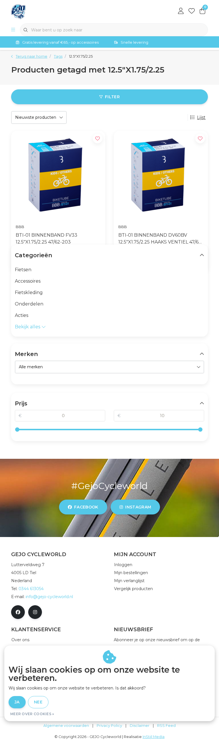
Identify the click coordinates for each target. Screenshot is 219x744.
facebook (86, 507)
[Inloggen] (180, 11)
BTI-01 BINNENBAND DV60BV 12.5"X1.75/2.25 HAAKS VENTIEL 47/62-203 (160, 239)
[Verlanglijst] (191, 11)
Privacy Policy (109, 725)
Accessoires (27, 281)
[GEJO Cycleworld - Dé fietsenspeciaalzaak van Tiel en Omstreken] (18, 11)
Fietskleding (29, 292)
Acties (21, 315)
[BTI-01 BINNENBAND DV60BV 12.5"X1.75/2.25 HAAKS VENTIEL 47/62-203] (161, 175)
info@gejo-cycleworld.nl (49, 596)
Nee (38, 702)
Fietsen (23, 269)
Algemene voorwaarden (66, 725)
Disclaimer (139, 725)
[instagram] (35, 612)
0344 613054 (31, 588)
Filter (112, 96)
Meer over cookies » (32, 714)
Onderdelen (29, 304)
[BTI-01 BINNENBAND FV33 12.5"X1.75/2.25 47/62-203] (58, 175)
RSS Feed (166, 725)
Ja (17, 702)
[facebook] (18, 612)
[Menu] (13, 30)
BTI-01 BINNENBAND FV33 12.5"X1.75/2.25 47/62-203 (46, 238)
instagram (138, 507)
